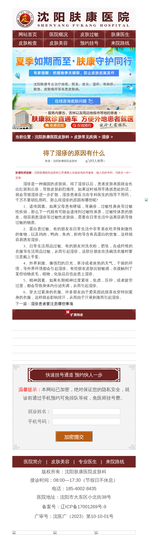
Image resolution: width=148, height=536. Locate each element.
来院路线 (120, 43)
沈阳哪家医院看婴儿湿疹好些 (75, 347)
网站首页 (27, 34)
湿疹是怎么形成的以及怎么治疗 (75, 354)
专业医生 (87, 461)
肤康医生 (120, 34)
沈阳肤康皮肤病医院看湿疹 (75, 332)
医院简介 (33, 461)
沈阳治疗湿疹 (75, 324)
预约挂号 (89, 43)
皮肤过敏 (89, 34)
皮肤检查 (27, 43)
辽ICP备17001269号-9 (83, 506)
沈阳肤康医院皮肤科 (52, 137)
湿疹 (105, 137)
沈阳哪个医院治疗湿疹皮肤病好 (75, 339)
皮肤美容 (58, 43)
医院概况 (58, 34)
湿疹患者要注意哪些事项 (52, 304)
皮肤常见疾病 (85, 137)
